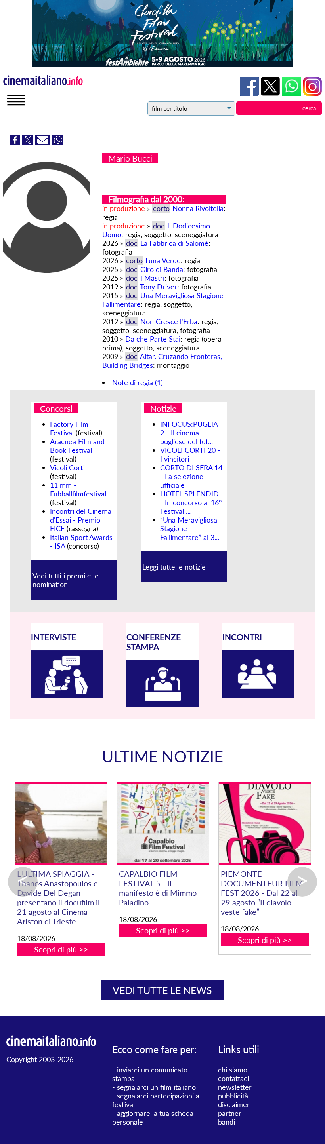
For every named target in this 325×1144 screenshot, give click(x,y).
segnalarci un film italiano (156, 1087)
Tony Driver (158, 286)
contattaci (233, 1078)
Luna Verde (163, 260)
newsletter (235, 1087)
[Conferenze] (162, 704)
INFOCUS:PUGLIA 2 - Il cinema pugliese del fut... (189, 433)
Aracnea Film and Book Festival (77, 445)
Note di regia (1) (137, 382)
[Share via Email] (43, 142)
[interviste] (67, 695)
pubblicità (233, 1095)
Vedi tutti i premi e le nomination (65, 580)
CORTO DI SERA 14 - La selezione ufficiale (191, 476)
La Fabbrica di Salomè (174, 243)
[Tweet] (28, 142)
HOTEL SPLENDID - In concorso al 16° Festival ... (191, 502)
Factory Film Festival (69, 428)
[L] (262, 823)
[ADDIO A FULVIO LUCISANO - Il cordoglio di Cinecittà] (58, 823)
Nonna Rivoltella (198, 208)
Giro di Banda (161, 269)
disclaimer (234, 1104)
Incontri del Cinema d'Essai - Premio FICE (80, 520)
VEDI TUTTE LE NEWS (162, 990)
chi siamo (232, 1069)
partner (229, 1113)
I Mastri (152, 278)
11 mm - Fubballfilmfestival (78, 489)
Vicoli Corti (67, 467)
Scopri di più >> (58, 920)
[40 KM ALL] (160, 823)
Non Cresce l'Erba (168, 321)
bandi (226, 1121)
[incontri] (258, 695)
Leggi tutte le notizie (174, 566)
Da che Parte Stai (152, 338)
